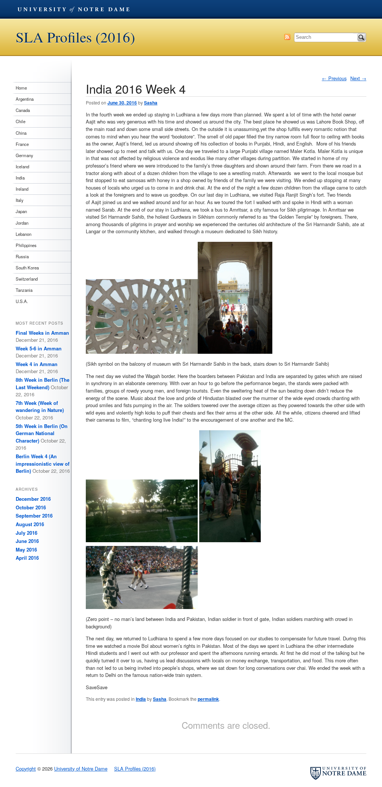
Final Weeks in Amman (42, 332)
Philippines (26, 245)
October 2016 (31, 507)
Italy (20, 200)
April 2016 (27, 557)
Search (361, 37)
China (21, 133)
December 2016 (33, 498)
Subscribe (287, 37)
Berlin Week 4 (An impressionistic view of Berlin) (42, 463)
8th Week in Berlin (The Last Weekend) (42, 383)
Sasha (150, 102)
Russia (22, 256)
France (22, 144)
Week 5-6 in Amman (39, 348)
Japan (21, 211)
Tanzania (24, 290)
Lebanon (23, 234)
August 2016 (30, 524)
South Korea (27, 268)
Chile (20, 121)
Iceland (22, 166)
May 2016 (26, 549)
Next (358, 78)
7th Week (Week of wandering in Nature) (40, 406)
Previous (334, 78)
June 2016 (27, 540)
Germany (24, 155)
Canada (23, 110)
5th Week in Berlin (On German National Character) (42, 433)
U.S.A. (22, 301)
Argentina (25, 99)
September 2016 (34, 515)
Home (21, 88)
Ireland (22, 189)
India (141, 699)
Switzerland (27, 279)
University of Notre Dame (73, 9)
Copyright (26, 768)
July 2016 (26, 532)
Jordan (22, 223)
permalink (208, 699)
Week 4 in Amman (36, 364)
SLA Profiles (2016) (75, 37)
